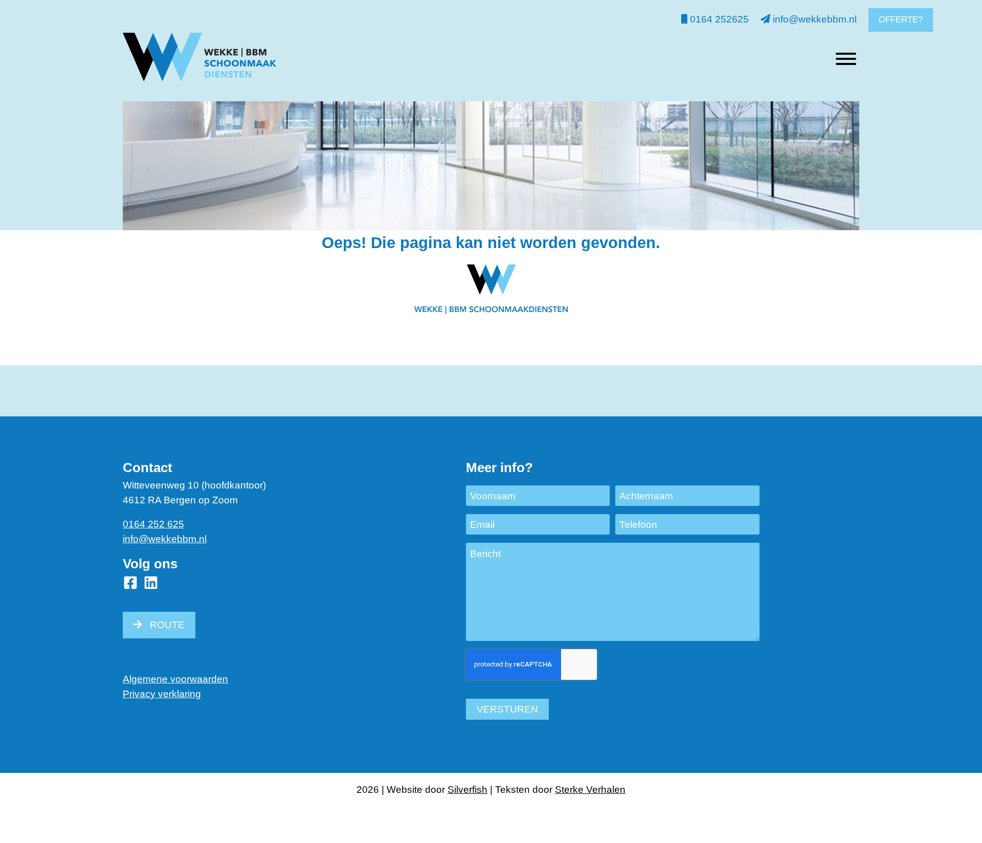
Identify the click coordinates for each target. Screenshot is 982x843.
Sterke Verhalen (590, 789)
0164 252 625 (153, 524)
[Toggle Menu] (846, 59)
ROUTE (167, 624)
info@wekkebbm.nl (813, 19)
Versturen (507, 709)
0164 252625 (718, 19)
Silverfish (467, 789)
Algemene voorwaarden (175, 679)
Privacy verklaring (162, 694)
